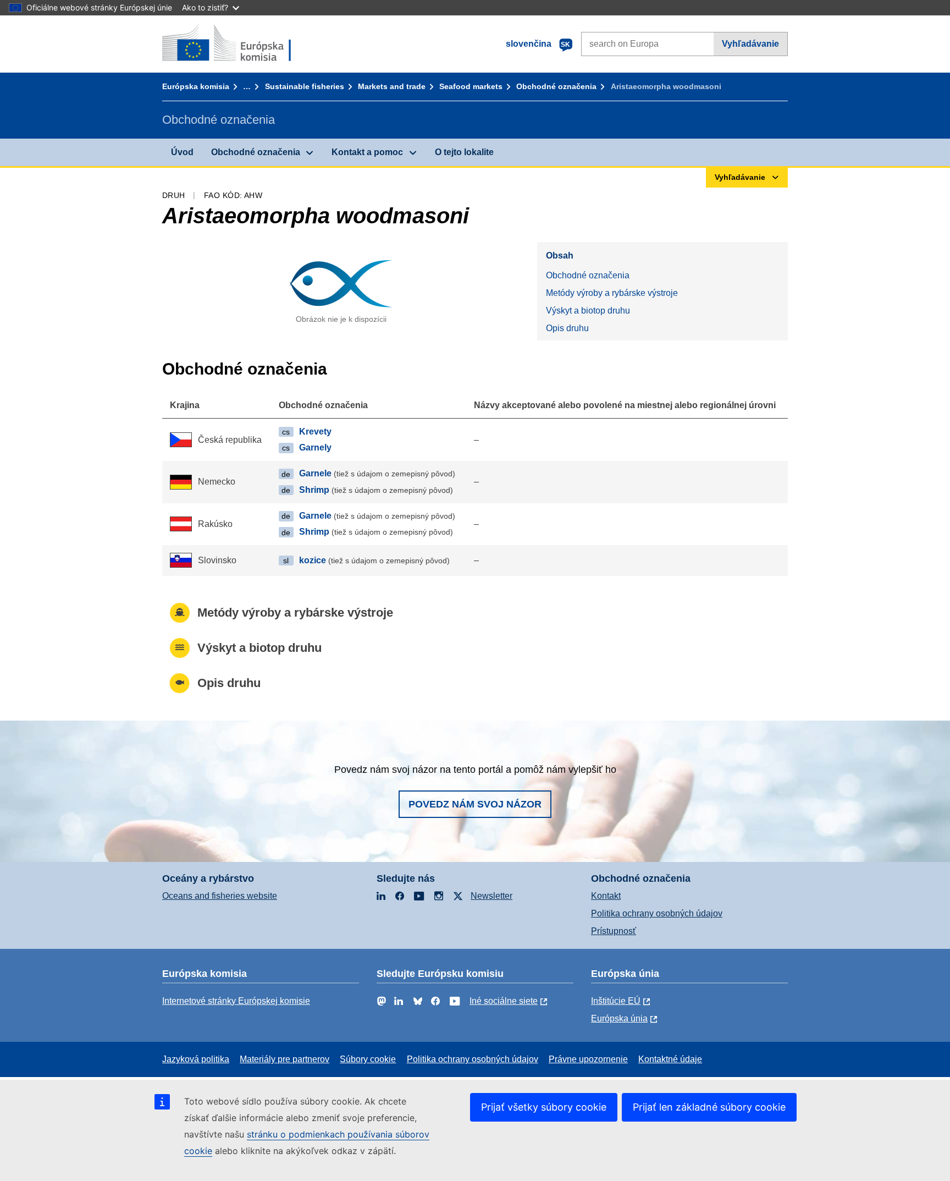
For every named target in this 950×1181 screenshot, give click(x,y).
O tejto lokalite (464, 152)
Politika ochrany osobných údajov (656, 913)
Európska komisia (195, 86)
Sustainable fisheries (304, 86)
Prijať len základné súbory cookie (709, 1107)
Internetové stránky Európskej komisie (236, 1001)
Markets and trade (392, 86)
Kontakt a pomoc (367, 152)
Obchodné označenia (556, 86)
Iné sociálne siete (504, 1001)
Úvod (182, 152)
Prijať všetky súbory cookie (543, 1107)
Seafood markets (470, 86)
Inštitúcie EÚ (615, 1001)
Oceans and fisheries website (219, 895)
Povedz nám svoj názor (475, 804)
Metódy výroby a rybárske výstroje (612, 293)
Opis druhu (567, 328)
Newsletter (491, 895)
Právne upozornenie (588, 1059)
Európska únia (619, 1018)
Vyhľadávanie (750, 43)
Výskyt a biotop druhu (588, 310)
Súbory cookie (368, 1059)
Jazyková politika (195, 1059)
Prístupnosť (613, 931)
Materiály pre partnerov (284, 1059)
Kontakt (606, 895)
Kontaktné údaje (670, 1059)
